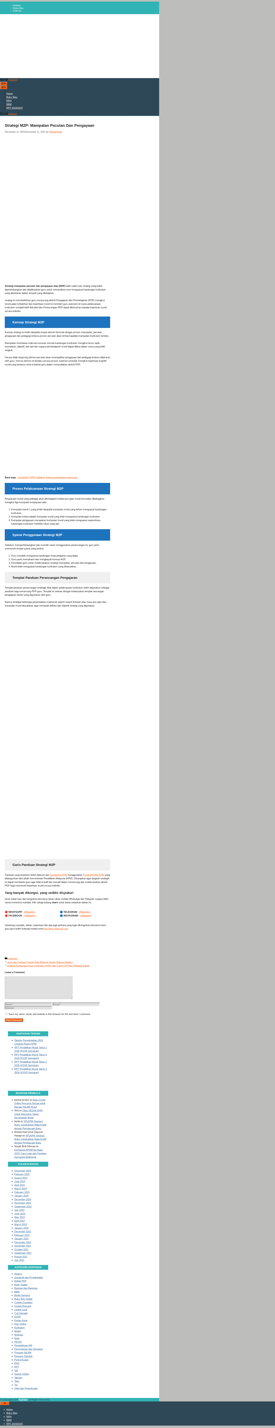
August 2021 (20, 1256)
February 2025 (21, 1174)
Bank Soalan (21, 1284)
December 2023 (22, 1199)
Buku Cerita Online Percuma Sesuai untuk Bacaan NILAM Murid (29, 1103)
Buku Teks (11, 97)
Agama (18, 1273)
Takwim (18, 1377)
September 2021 (23, 1253)
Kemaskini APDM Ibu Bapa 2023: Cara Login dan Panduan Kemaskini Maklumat (30, 1153)
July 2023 (19, 1210)
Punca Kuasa (21, 1359)
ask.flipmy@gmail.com (56, 928)
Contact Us (17, 10)
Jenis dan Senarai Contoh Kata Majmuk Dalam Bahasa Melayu (40, 962)
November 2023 (22, 1203)
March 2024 (20, 1188)
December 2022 (22, 1231)
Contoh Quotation (23, 1302)
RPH (8, 100)
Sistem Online (21, 1374)
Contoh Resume (22, 1306)
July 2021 (19, 1260)
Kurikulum (12, 958)
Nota (16, 1338)
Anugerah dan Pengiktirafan (28, 1277)
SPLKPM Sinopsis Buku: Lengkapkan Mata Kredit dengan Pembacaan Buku (30, 1125)
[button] (11, 79)
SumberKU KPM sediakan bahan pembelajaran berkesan (47, 477)
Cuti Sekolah (21, 1313)
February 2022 (21, 1235)
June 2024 (19, 1181)
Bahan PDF (20, 1281)
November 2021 (22, 1245)
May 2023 (19, 1217)
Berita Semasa (22, 1295)
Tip (15, 1384)
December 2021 (22, 1242)
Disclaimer (17, 5)
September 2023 (23, 1206)
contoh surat (20, 1309)
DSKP (17, 1316)
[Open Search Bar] (2, 79)
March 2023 (20, 1224)
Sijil (16, 1370)
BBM (9, 104)
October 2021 (21, 1249)
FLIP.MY (23, 1399)
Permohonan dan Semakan (28, 1349)
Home (9, 93)
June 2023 (19, 1213)
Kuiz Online (20, 1324)
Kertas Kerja (20, 1320)
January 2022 (21, 1238)
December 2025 (22, 1170)
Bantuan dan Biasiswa (25, 1288)
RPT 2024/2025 (14, 108)
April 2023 (19, 1220)
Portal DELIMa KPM (93, 875)
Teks (16, 1381)
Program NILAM (22, 1352)
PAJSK (18, 1342)
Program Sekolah (23, 1356)
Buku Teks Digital (23, 1299)
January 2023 (21, 1228)
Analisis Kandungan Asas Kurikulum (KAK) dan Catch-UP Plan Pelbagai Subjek (48, 965)
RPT (16, 1366)
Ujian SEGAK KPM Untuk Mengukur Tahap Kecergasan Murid (28, 1114)
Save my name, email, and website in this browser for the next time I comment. (50, 1014)
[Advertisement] (57, 259)
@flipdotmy (30, 912)
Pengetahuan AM (23, 1345)
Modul (17, 1331)
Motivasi (18, 1334)
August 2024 (20, 1178)
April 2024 (19, 1185)
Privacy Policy (18, 8)
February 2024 (21, 1192)
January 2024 (21, 1195)
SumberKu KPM (58, 875)
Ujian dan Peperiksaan (26, 1388)
